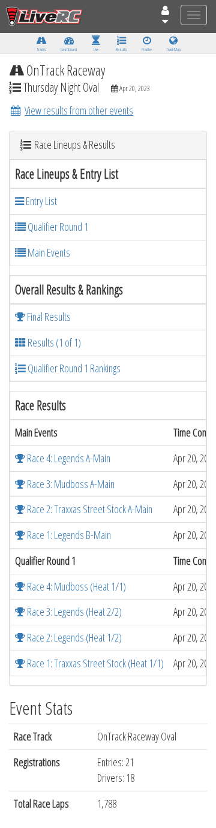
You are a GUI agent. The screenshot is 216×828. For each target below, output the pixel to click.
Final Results (48, 316)
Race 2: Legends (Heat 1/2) (73, 637)
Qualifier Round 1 (57, 226)
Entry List (40, 201)
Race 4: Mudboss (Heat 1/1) (75, 586)
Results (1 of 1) (53, 342)
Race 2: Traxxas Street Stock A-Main (88, 509)
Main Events (48, 252)
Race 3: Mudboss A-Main (70, 484)
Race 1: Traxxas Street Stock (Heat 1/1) (94, 663)
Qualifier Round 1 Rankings (73, 368)
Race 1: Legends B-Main (68, 535)
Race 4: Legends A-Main (67, 458)
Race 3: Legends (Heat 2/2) (73, 611)
